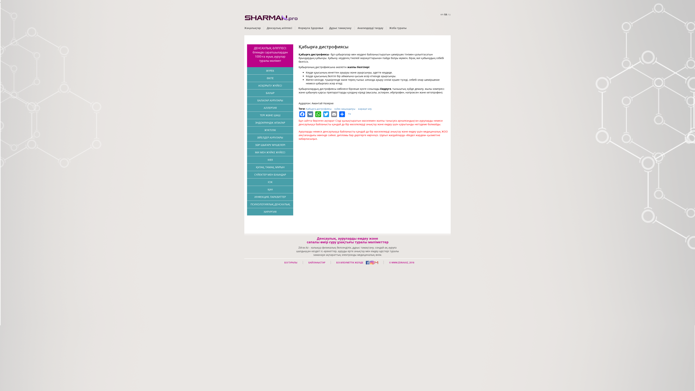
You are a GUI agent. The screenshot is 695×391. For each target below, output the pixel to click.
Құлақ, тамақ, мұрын (270, 167)
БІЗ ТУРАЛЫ (290, 262)
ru (449, 14)
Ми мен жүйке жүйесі (270, 152)
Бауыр (270, 93)
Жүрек (270, 70)
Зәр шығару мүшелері (270, 145)
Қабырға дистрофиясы (319, 108)
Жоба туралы (398, 28)
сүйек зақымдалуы (344, 108)
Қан (270, 189)
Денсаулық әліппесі (279, 28)
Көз (270, 159)
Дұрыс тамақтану (340, 28)
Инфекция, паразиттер (270, 197)
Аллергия (270, 108)
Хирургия (270, 211)
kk (445, 14)
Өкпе (270, 78)
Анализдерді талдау (370, 28)
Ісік (270, 182)
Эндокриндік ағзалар (270, 122)
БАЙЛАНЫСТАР (316, 262)
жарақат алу (365, 108)
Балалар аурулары (270, 100)
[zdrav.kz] (271, 17)
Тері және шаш (270, 115)
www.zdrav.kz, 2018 (402, 262)
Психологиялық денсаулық (270, 204)
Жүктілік (270, 130)
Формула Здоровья (310, 28)
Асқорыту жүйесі (270, 85)
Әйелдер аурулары (270, 137)
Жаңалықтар (252, 28)
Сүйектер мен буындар (270, 174)
